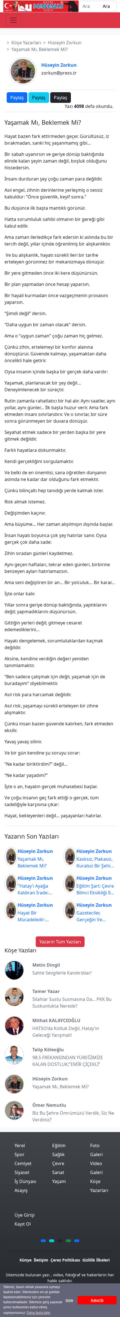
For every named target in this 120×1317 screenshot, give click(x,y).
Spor (20, 1154)
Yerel (20, 1145)
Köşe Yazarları (26, 43)
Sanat (58, 1172)
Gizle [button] (69, 1300)
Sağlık (58, 1154)
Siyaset (22, 1172)
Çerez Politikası (65, 1260)
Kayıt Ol (23, 1224)
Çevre (58, 1163)
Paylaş (17, 97)
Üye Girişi (25, 1215)
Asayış (21, 1190)
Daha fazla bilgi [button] (38, 1313)
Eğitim (59, 1145)
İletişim (41, 1260)
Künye (26, 1260)
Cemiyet (23, 1163)
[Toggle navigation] (13, 20)
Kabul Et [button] (97, 1300)
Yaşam (59, 1181)
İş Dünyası (25, 1181)
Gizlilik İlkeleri (96, 1260)
